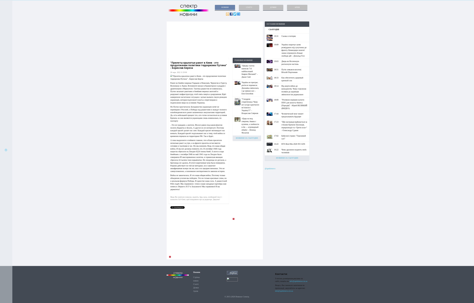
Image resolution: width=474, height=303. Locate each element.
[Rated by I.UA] (232, 279)
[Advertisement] (214, 39)
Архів (195, 291)
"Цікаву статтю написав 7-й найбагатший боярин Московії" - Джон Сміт (249, 71)
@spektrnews (270, 168)
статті (249, 7)
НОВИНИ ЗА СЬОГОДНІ (247, 138)
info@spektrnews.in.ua (284, 291)
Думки (196, 288)
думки (273, 7)
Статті (195, 284)
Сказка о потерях (288, 36)
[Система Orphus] (232, 273)
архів (297, 7)
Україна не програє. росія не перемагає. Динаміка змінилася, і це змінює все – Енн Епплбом (250, 88)
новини (225, 7)
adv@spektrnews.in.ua (298, 281)
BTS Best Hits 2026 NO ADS (293, 144)
